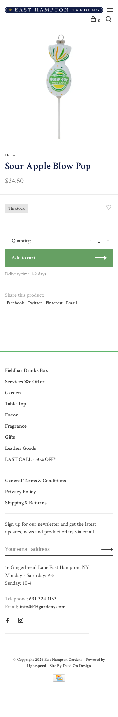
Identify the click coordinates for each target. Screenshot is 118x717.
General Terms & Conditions (35, 480)
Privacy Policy (20, 491)
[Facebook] (7, 621)
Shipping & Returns (26, 502)
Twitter (35, 303)
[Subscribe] (105, 549)
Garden (13, 392)
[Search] (109, 21)
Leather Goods (20, 448)
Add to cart (23, 257)
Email (71, 303)
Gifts (10, 437)
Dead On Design (77, 666)
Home (10, 155)
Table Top (15, 403)
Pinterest (54, 303)
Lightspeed (36, 666)
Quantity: (21, 240)
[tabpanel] (59, 86)
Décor (11, 415)
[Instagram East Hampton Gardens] (20, 621)
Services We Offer (25, 381)
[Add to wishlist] (108, 208)
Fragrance (16, 426)
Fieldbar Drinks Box (26, 370)
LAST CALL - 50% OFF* (30, 459)
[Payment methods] (59, 680)
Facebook (15, 303)
